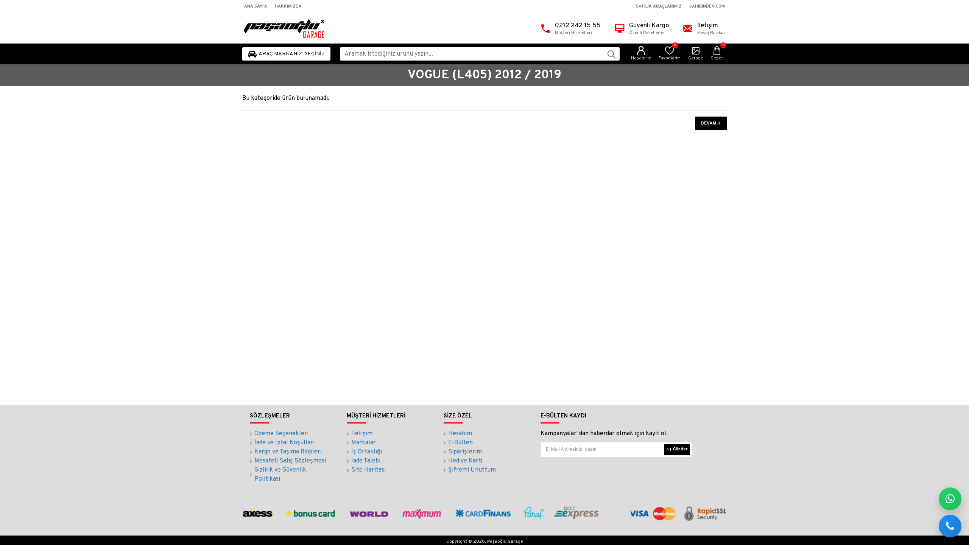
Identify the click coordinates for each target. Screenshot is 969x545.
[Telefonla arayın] (950, 526)
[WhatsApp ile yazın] (950, 498)
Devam (709, 123)
